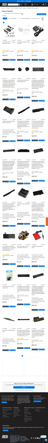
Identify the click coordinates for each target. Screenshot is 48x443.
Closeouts (37, 409)
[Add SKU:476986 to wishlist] (29, 314)
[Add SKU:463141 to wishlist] (43, 145)
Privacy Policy (26, 438)
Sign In (24, 387)
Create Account (29, 390)
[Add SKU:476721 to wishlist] (29, 145)
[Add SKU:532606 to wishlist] (14, 314)
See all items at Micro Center (26, 18)
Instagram (35, 438)
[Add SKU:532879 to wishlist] (29, 187)
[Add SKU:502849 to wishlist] (43, 314)
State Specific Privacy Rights (15, 437)
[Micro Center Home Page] (4, 3)
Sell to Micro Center (28, 416)
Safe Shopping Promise (7, 413)
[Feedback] (47, 221)
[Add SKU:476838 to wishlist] (29, 105)
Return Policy (5, 410)
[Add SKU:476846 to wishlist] (14, 187)
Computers (17, 8)
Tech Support (37, 410)
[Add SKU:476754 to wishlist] (14, 64)
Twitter (33, 438)
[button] (43, 436)
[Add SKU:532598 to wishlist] (29, 230)
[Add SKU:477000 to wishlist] (14, 145)
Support (36, 8)
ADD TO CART (12, 59)
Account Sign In (22, 440)
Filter (5, 18)
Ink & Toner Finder (27, 413)
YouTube (37, 438)
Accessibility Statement (22, 436)
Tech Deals (28, 1)
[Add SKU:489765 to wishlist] (43, 25)
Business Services (27, 418)
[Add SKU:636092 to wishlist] (14, 25)
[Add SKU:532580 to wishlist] (43, 230)
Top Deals (8, 8)
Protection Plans (6, 416)
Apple (21, 8)
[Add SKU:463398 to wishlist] (43, 64)
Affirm (14, 416)
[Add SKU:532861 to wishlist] (29, 64)
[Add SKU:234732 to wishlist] (14, 105)
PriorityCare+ (29, 8)
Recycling (4, 415)
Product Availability (17, 410)
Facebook (31, 438)
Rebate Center (27, 412)
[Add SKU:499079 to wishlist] (14, 230)
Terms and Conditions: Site (14, 439)
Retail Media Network (28, 419)
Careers (25, 415)
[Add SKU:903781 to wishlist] (29, 25)
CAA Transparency (24, 437)
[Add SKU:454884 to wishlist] (43, 187)
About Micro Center (13, 436)
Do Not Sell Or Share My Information (16, 438)
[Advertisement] (12, 367)
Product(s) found (41, 14)
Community (26, 409)
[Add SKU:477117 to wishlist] (43, 105)
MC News (33, 8)
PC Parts (12, 8)
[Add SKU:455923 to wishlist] (29, 270)
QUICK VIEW (5, 59)
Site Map (26, 421)
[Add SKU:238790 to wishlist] (14, 270)
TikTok (39, 438)
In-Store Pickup (16, 409)
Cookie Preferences (13, 441)
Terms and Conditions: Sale (25, 439)
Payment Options (16, 415)
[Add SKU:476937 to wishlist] (43, 270)
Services (24, 8)
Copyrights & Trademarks (14, 440)
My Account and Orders (7, 409)
